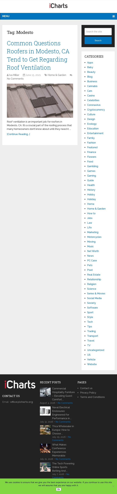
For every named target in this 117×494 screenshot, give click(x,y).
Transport (92, 336)
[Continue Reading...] (18, 134)
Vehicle (91, 359)
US (88, 354)
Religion (91, 284)
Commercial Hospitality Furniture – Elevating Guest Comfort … (63, 394)
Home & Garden (57, 75)
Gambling (92, 166)
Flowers (91, 156)
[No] (113, 486)
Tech (90, 321)
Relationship (94, 279)
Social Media (94, 298)
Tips (89, 326)
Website (92, 364)
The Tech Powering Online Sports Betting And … (63, 467)
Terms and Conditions (92, 397)
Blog (89, 76)
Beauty (91, 72)
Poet (90, 270)
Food (90, 161)
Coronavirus (94, 105)
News (90, 255)
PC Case (92, 260)
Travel (90, 340)
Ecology (92, 123)
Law (89, 222)
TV (88, 345)
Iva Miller (14, 75)
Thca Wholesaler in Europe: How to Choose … (63, 430)
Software (92, 307)
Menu (5, 16)
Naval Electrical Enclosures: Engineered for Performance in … (61, 413)
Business (92, 81)
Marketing (92, 232)
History (91, 189)
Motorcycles (94, 237)
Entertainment (95, 133)
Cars (89, 90)
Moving (91, 241)
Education (93, 128)
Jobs (89, 218)
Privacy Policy (88, 392)
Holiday (91, 199)
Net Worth (93, 251)
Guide (90, 180)
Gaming (91, 175)
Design (91, 119)
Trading (91, 331)
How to (91, 213)
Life (89, 227)
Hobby (91, 194)
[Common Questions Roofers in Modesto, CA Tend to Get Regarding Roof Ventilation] (40, 101)
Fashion (91, 142)
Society (91, 303)
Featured (92, 147)
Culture (91, 114)
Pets (89, 265)
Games (91, 171)
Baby (90, 67)
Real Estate (93, 274)
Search (98, 40)
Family (91, 138)
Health (91, 185)
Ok (58, 489)
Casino (91, 95)
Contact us (86, 388)
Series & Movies (96, 293)
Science (91, 288)
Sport (90, 312)
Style (90, 317)
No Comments (15, 78)
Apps (90, 62)
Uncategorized (95, 350)
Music (90, 246)
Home (90, 204)
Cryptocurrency (96, 109)
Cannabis (92, 86)
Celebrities (93, 100)
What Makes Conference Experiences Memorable (59, 450)
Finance (91, 152)
